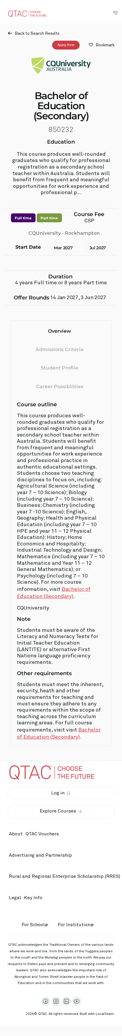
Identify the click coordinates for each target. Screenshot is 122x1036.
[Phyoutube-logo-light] (76, 1001)
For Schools (34, 924)
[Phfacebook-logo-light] (45, 1001)
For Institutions (75, 924)
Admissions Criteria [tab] (60, 349)
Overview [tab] (59, 331)
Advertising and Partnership (40, 855)
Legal (15, 897)
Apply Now (65, 45)
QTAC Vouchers (42, 834)
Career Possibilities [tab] (59, 386)
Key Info (33, 897)
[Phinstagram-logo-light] (56, 1001)
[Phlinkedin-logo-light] (66, 1001)
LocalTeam (105, 1014)
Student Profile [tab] (59, 368)
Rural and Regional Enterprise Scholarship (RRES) (64, 876)
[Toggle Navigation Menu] (115, 13)
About (16, 834)
